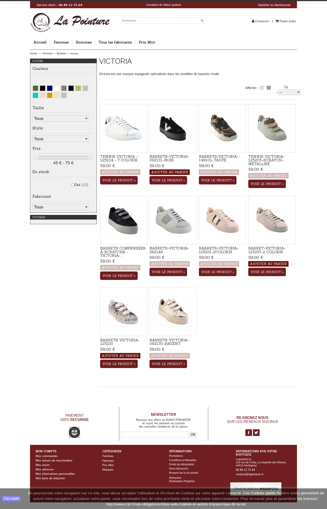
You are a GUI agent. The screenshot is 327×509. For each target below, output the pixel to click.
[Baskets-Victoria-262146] (173, 220)
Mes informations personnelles (55, 473)
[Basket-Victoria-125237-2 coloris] (271, 220)
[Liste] (262, 87)
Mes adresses (45, 469)
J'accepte (11, 498)
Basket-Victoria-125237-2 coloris (266, 250)
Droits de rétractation (181, 464)
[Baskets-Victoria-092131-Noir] (173, 128)
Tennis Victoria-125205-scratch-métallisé (266, 160)
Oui (81, 184)
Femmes (61, 42)
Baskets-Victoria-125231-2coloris (218, 250)
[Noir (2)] (42, 88)
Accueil (40, 42)
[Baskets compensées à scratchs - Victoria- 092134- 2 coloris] (123, 220)
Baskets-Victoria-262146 (169, 250)
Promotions (176, 456)
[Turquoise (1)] (35, 95)
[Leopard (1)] (49, 95)
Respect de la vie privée (183, 472)
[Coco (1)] (64, 95)
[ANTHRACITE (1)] (71, 88)
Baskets (61, 53)
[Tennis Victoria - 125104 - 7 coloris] (123, 128)
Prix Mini (147, 42)
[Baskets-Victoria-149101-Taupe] (222, 128)
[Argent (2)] (85, 88)
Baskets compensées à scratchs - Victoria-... (122, 252)
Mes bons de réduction (50, 478)
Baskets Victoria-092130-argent (169, 342)
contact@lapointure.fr (249, 474)
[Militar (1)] (35, 88)
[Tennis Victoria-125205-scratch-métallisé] (271, 128)
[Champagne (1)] (56, 95)
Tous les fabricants (115, 42)
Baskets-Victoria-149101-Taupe (218, 158)
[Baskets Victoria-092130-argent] (173, 312)
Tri (286, 87)
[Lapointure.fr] (70, 14)
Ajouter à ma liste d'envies (124, 144)
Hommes (84, 42)
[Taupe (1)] (78, 88)
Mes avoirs (43, 465)
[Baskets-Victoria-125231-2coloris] (222, 220)
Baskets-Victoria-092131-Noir (169, 158)
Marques (107, 469)
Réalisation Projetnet (181, 481)
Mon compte (46, 451)
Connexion (262, 21)
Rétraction (175, 477)
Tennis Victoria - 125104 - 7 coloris (119, 158)
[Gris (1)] (64, 88)
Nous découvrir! (178, 468)
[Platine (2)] (42, 95)
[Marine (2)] (49, 88)
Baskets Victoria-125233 (119, 342)
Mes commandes (47, 456)
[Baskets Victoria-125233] (123, 312)
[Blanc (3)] (56, 88)
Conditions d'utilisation (182, 460)
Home (33, 53)
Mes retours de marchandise (54, 460)
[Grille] (268, 87)
